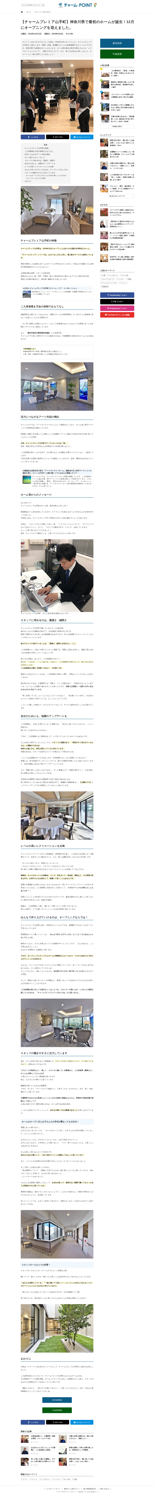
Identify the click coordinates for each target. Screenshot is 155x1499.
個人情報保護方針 (89, 1489)
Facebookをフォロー (118, 295)
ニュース (57, 1479)
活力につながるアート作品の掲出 (37, 154)
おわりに (28, 181)
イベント (34, 1479)
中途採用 (117, 54)
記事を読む (39, 1439)
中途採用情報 (57, 1410)
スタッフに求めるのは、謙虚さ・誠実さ (40, 160)
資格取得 (105, 286)
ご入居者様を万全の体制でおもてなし (39, 151)
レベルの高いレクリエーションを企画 (39, 167)
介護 (75, 1479)
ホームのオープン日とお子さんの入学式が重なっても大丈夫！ (46, 175)
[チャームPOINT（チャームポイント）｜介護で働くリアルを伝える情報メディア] (77, 5)
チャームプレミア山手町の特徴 (36, 148)
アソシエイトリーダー (109, 283)
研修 (129, 279)
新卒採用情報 (57, 1400)
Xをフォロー (118, 302)
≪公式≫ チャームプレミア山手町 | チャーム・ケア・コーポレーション (50, 288)
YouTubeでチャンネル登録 (118, 315)
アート (25, 1479)
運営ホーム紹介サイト (72, 1489)
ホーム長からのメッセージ (35, 157)
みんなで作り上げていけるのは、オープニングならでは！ (47, 170)
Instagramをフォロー (118, 308)
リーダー (121, 279)
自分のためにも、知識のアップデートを (40, 163)
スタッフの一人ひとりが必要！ (36, 178)
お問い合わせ (104, 1489)
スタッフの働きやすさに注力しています (40, 173)
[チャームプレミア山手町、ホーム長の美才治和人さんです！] (57, 575)
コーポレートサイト (53, 1489)
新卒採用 (117, 43)
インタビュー (45, 1479)
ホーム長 (67, 1479)
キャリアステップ (108, 279)
